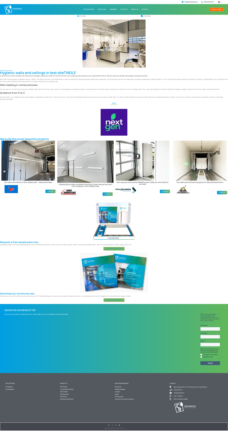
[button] (1, 170)
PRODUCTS (101, 9)
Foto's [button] (114, 103)
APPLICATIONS (88, 9)
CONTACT (145, 9)
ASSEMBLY (113, 9)
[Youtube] (119, 425)
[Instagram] (115, 425)
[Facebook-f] (112, 425)
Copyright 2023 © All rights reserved (114, 428)
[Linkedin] (108, 425)
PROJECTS (124, 9)
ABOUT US (134, 9)
